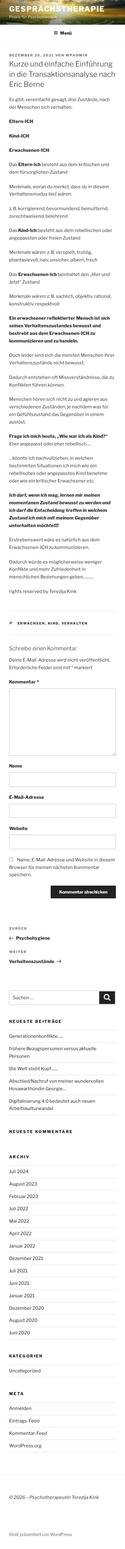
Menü (66, 33)
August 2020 (23, 1320)
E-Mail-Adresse (26, 797)
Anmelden (20, 1408)
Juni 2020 (19, 1333)
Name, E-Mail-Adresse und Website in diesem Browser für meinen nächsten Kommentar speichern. (62, 867)
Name (15, 766)
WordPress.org (25, 1446)
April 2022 (20, 1233)
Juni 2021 (19, 1283)
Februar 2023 (23, 1196)
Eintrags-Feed (24, 1421)
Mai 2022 (19, 1221)
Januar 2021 (22, 1296)
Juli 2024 (19, 1171)
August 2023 (23, 1184)
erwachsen (31, 623)
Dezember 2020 (26, 1308)
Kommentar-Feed (28, 1433)
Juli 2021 (18, 1271)
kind (53, 623)
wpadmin (77, 55)
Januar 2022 (22, 1246)
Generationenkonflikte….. (36, 1036)
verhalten (75, 623)
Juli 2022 (18, 1208)
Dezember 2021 (26, 1258)
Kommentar (24, 682)
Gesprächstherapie (57, 9)
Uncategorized (25, 1371)
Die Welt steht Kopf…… (33, 1068)
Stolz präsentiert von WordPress (40, 1534)
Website (18, 828)
